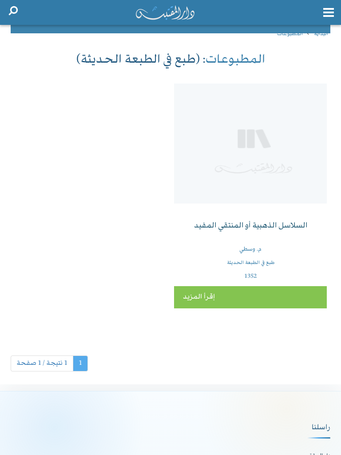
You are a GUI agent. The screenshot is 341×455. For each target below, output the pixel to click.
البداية (321, 34)
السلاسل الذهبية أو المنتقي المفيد (250, 226)
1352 (250, 276)
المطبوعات (290, 34)
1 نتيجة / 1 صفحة (41, 363)
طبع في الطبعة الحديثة (250, 263)
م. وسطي (250, 249)
